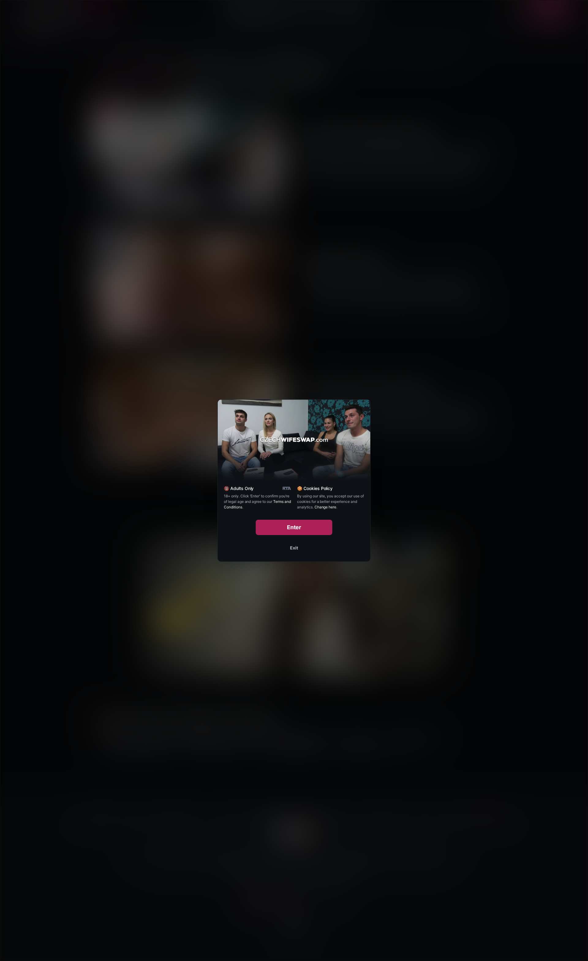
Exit (294, 547)
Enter (294, 527)
